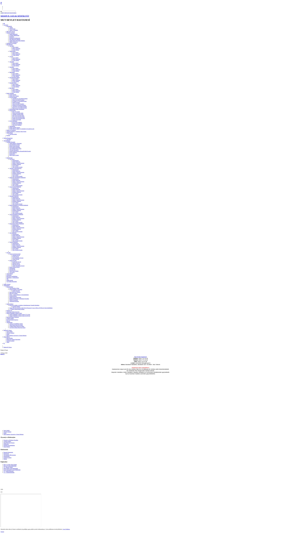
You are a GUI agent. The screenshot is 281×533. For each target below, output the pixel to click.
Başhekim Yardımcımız (14, 38)
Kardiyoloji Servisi (16, 261)
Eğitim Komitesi (16, 102)
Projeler (8, 135)
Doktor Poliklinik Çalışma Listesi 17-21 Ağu (19, 314)
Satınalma (11, 67)
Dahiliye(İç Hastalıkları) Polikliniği (17, 177)
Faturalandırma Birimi (14, 77)
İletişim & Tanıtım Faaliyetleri (13, 339)
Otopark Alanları (10, 333)
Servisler (8, 252)
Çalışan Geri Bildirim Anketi (16, 323)
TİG (7, 279)
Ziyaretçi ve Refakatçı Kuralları (11, 440)
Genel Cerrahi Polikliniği (15, 186)
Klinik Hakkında (16, 161)
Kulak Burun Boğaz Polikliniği (16, 223)
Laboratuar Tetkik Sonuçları (12, 312)
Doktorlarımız (15, 160)
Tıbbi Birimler (7, 140)
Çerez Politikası (66, 529)
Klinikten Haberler (16, 164)
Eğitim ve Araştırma (11, 130)
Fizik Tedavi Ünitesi (14, 155)
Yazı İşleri (11, 46)
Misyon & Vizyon (10, 31)
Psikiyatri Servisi (16, 264)
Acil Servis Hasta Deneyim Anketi (17, 327)
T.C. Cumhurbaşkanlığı (9, 472)
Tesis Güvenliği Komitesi (18, 104)
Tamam (2, 531)
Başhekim (11, 36)
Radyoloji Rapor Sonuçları (12, 317)
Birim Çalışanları (16, 48)
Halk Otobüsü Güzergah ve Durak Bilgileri (16, 335)
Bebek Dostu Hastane (14, 146)
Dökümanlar (12, 126)
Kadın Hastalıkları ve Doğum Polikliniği (18, 205)
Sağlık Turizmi (7, 284)
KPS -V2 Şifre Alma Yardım (10, 464)
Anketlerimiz (9, 322)
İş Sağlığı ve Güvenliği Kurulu (19, 101)
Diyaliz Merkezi (13, 152)
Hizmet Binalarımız (8, 138)
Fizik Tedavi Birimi (13, 271)
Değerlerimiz (12, 28)
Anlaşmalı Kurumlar (14, 301)
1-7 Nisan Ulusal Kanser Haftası (16, 309)
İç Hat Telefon (15, 50)
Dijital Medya (7, 337)
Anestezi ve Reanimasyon (15, 168)
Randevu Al (9, 310)
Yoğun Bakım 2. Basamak (15, 143)
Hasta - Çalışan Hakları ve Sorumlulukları (19, 294)
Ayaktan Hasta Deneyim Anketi (16, 326)
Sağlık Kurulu (9, 280)
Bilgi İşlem (11, 88)
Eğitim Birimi (9, 132)
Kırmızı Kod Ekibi (16, 119)
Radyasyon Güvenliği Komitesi (19, 107)
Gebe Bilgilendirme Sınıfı (15, 148)
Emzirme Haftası (16, 306)
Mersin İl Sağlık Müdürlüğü (10, 466)
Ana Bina (8, 139)
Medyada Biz (9, 338)
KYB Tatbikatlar (13, 121)
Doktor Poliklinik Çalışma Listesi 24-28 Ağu (19, 315)
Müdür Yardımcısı (13, 42)
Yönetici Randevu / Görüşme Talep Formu (16, 131)
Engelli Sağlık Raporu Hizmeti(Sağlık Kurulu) (20, 151)
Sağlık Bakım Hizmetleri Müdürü (17, 40)
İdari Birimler (9, 44)
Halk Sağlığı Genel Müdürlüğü (11, 468)
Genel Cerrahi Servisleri (14, 254)
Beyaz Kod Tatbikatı (17, 122)
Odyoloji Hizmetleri (14, 150)
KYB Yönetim (12, 94)
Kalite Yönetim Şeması (14, 127)
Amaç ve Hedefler (13, 30)
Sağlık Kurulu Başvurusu (15, 297)
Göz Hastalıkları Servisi (17, 258)
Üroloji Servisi (15, 259)
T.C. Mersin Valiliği (8, 467)
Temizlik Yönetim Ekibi (17, 114)
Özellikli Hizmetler (10, 142)
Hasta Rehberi (9, 286)
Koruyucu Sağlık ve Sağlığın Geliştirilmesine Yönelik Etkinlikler (24, 305)
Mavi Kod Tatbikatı (16, 125)
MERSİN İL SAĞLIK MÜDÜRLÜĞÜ (15, 16)
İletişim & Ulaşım (8, 330)
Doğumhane (12, 268)
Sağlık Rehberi (9, 304)
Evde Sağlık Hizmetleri (14, 147)
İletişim (5, 459)
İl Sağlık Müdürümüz (14, 35)
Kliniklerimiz (9, 157)
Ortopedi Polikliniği (14, 196)
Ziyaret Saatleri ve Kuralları (15, 289)
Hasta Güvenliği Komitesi (18, 100)
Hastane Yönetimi (10, 32)
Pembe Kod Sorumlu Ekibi (18, 118)
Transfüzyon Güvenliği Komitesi (19, 98)
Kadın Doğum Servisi (14, 267)
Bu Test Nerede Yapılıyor (12, 319)
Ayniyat (11, 56)
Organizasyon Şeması (11, 43)
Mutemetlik (12, 72)
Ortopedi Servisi (16, 255)
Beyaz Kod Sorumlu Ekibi (18, 117)
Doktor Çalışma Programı (18, 163)
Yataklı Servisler (16, 290)
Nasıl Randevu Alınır (14, 288)
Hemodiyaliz (12, 269)
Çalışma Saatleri (7, 441)
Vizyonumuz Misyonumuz (10, 455)
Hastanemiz (9, 26)
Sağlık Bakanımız (13, 34)
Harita (7, 334)
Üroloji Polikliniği (13, 242)
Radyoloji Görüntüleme (11, 276)
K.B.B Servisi (15, 256)
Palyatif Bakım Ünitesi (14, 144)
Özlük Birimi (12, 51)
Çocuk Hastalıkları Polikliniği (16, 214)
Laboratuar (8, 275)
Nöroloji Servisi (16, 263)
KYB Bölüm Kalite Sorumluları (16, 109)
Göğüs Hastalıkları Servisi (18, 265)
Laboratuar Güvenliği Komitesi (19, 106)
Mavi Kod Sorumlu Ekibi (18, 115)
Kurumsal (6, 25)
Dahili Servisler (13, 260)
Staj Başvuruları (13, 134)
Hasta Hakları (7, 446)
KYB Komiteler (13, 97)
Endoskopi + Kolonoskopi (12, 277)
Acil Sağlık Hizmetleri (11, 281)
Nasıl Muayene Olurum (14, 292)
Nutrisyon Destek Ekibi (17, 113)
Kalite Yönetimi (10, 93)
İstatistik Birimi (12, 82)
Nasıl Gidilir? (15, 47)
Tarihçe (11, 27)
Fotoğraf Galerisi (10, 340)
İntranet (8, 321)
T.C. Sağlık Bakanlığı (9, 471)
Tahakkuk (11, 61)
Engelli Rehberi (13, 296)
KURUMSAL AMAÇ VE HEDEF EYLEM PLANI (21, 129)
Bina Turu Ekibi (16, 111)
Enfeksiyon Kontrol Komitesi (19, 105)
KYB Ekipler (12, 110)
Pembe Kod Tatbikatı (17, 123)
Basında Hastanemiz (8, 452)
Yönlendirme (7, 285)
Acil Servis (11, 159)
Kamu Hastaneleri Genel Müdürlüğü (12, 469)
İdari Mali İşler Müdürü (14, 39)
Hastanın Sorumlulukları (9, 445)
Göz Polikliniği (12, 233)
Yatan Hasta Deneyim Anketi (16, 325)
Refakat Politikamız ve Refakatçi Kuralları (19, 298)
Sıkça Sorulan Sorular (17, 167)
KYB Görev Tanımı (14, 96)
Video (7, 342)
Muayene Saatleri (13, 293)
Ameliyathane (9, 273)
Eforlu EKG (12, 154)
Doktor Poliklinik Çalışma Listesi (14, 313)
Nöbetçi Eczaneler (13, 300)
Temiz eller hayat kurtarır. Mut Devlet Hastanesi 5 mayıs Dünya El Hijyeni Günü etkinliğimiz (30, 308)
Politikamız (6, 444)
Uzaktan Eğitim (10, 318)
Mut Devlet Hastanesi (140, 357)
